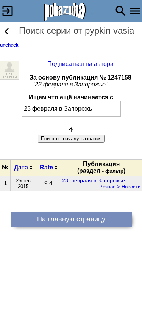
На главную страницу (71, 219)
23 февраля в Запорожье (93, 180)
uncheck (9, 45)
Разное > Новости (119, 187)
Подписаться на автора (80, 64)
